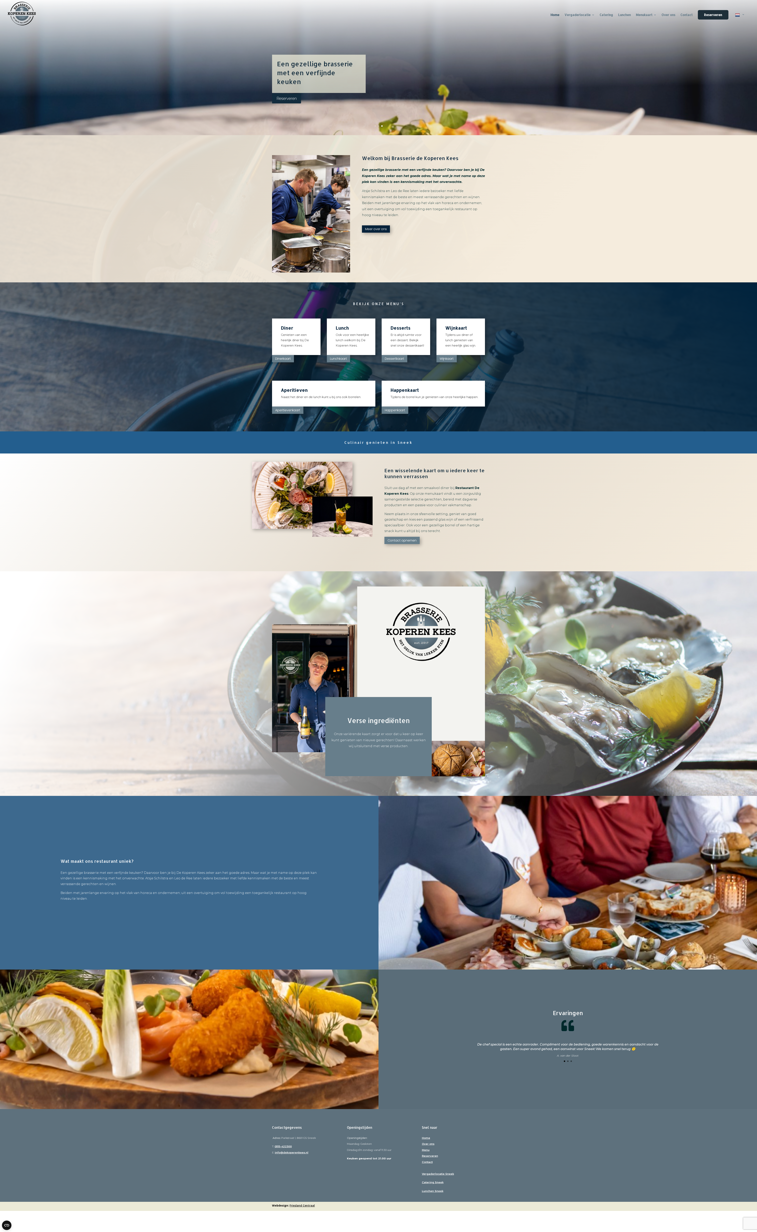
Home (426, 1137)
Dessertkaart (394, 358)
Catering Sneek (433, 1182)
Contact (687, 15)
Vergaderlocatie (578, 15)
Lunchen (624, 15)
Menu (426, 1149)
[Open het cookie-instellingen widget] (6, 1225)
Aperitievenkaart (287, 410)
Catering (606, 15)
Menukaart (644, 15)
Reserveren (713, 15)
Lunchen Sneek (432, 1191)
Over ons (668, 15)
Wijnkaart (447, 358)
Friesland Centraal (302, 1205)
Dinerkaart (283, 358)
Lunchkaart (338, 358)
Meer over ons (376, 229)
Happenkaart (395, 410)
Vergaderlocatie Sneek (438, 1173)
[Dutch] (740, 20)
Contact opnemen (402, 540)
